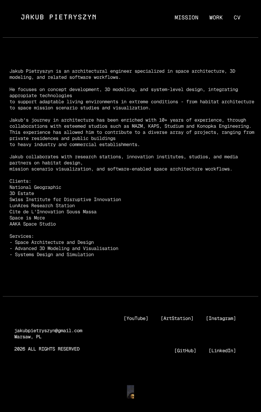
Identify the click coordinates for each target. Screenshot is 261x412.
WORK (216, 17)
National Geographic (35, 187)
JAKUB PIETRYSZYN (58, 17)
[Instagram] (221, 318)
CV (237, 17)
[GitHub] (185, 350)
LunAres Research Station (42, 205)
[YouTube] (136, 318)
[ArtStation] (177, 318)
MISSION (186, 17)
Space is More (27, 218)
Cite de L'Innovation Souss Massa (53, 212)
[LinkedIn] (222, 350)
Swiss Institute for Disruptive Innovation (65, 199)
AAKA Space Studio (33, 224)
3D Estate (22, 193)
